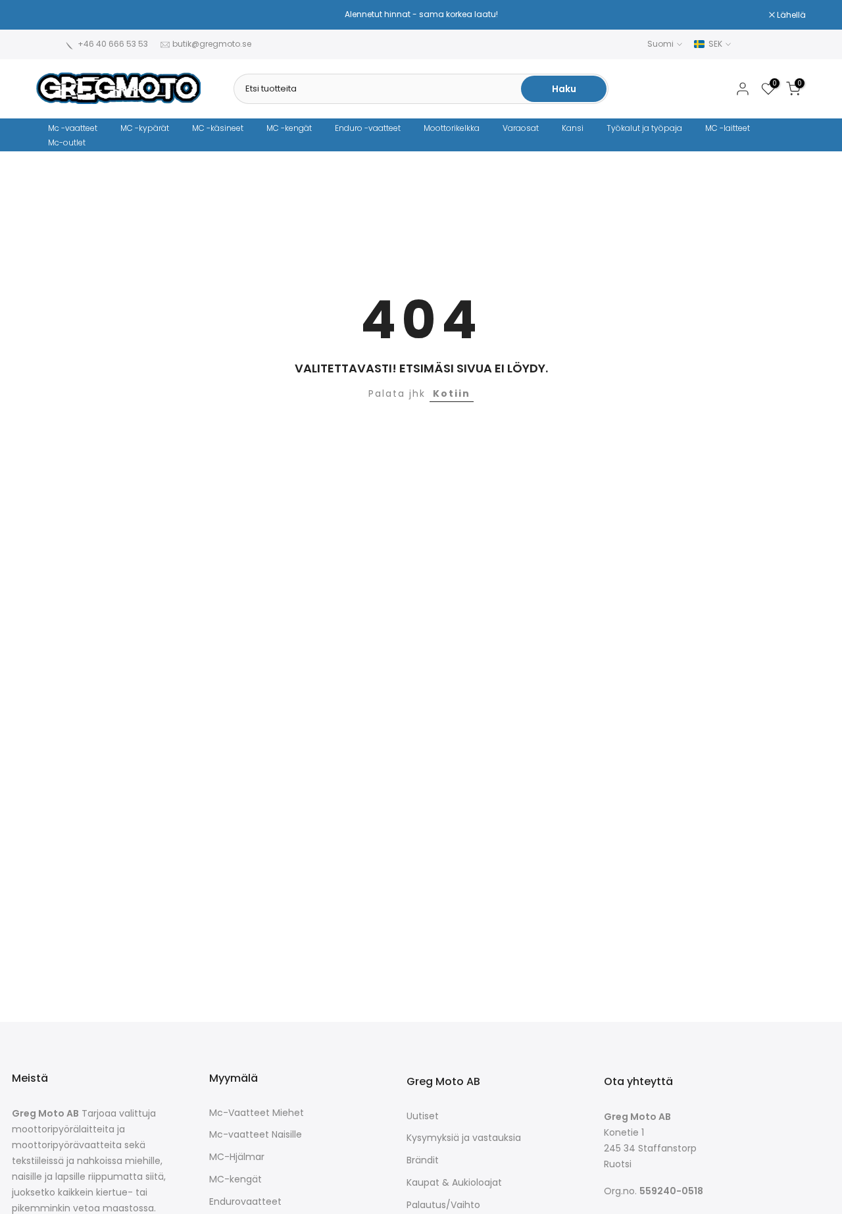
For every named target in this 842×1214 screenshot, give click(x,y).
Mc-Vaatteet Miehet (256, 1113)
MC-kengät (235, 1179)
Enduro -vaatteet (368, 128)
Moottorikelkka (452, 128)
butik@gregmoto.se (211, 43)
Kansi (572, 128)
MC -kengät (289, 128)
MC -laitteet (727, 128)
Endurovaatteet (245, 1202)
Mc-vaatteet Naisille (255, 1134)
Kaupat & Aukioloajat (454, 1182)
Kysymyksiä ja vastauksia (464, 1138)
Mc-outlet (67, 142)
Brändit (423, 1160)
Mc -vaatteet (72, 128)
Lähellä (57, 15)
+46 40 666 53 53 (113, 43)
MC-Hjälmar (236, 1157)
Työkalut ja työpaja (644, 128)
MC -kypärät (144, 128)
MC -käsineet (217, 128)
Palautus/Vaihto (443, 1205)
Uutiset (423, 1116)
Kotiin (451, 393)
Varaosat (521, 128)
